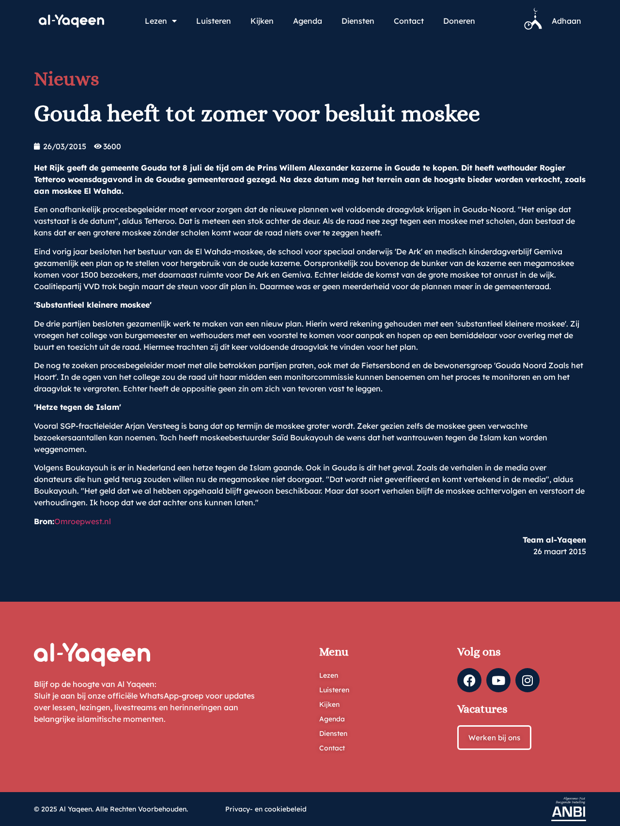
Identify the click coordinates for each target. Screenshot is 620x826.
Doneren (459, 21)
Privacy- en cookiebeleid (266, 809)
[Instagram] (527, 680)
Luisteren (213, 21)
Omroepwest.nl (82, 521)
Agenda (307, 21)
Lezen (156, 21)
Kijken (262, 21)
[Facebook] (469, 680)
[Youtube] (498, 680)
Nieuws (66, 79)
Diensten (357, 21)
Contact (409, 21)
